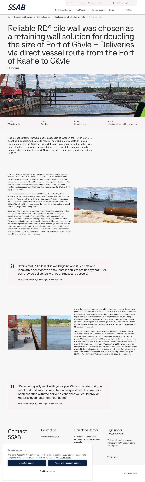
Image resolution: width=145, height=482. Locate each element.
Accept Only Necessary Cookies (67, 463)
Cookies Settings (47, 471)
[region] (47, 462)
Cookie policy (65, 458)
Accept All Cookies (26, 463)
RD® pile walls (14, 124)
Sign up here (114, 457)
